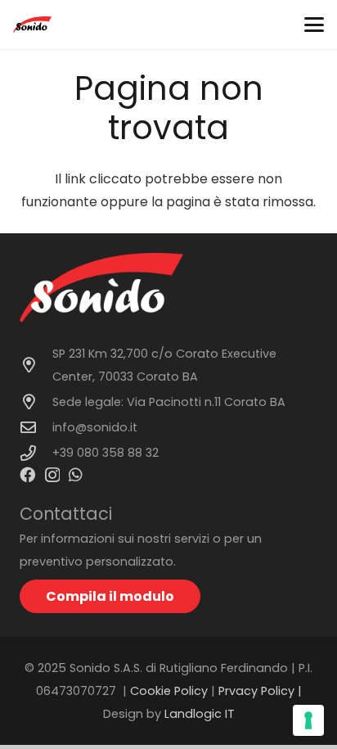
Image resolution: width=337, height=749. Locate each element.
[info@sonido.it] (36, 427)
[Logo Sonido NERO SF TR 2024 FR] (32, 24)
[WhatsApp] (76, 474)
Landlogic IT (199, 714)
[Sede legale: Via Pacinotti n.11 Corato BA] (36, 401)
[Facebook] (27, 474)
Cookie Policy (169, 691)
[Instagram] (52, 475)
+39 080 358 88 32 (105, 452)
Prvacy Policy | (260, 691)
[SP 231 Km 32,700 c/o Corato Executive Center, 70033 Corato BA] (36, 364)
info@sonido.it (94, 427)
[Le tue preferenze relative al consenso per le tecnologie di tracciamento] (308, 720)
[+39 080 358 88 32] (36, 453)
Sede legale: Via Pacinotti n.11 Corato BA (168, 402)
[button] (314, 24)
